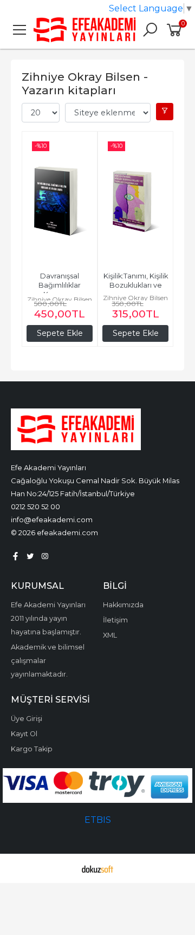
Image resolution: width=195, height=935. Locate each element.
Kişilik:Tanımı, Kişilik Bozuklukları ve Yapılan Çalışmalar (136, 285)
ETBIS (97, 820)
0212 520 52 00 (35, 506)
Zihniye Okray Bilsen (59, 299)
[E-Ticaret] (97, 868)
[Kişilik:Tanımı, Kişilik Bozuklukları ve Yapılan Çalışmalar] (135, 201)
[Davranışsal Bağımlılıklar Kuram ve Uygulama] (60, 201)
